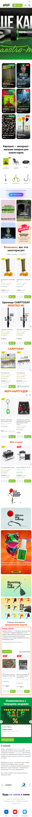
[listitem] (9, 75)
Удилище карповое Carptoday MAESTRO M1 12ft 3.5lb (7, 329)
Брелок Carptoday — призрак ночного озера (8, 420)
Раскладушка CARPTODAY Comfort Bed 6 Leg (7, 373)
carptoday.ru (18, 752)
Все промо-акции (7, 740)
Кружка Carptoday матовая (22, 420)
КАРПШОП (17, 749)
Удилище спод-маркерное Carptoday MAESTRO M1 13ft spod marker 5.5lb (23, 329)
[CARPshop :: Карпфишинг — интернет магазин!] (6, 5)
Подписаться (17, 194)
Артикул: (3, 283)
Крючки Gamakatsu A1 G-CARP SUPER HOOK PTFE (22, 676)
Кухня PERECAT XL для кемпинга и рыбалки (23, 467)
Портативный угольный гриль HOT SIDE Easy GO (8, 467)
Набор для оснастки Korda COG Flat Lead (8, 675)
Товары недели (7, 729)
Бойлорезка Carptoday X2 (8, 280)
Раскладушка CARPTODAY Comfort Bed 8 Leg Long (23, 373)
